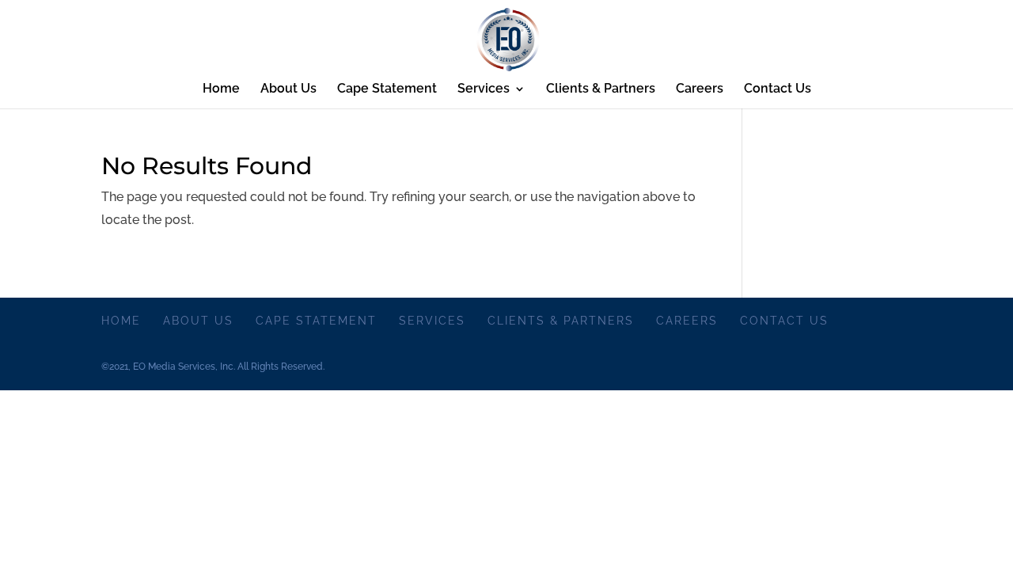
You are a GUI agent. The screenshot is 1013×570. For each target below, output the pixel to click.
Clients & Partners (600, 89)
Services (483, 89)
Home (221, 89)
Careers (699, 89)
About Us (288, 89)
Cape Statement (387, 89)
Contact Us (777, 89)
